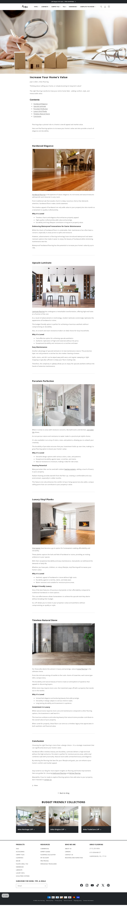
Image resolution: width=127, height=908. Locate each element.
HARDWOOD (73, 6)
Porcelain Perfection (41, 109)
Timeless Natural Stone (42, 114)
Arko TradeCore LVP (91, 829)
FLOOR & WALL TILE (22, 864)
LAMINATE (44, 6)
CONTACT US (69, 854)
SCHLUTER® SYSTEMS (22, 876)
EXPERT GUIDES (45, 851)
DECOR (18, 861)
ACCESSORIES (20, 851)
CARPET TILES (20, 854)
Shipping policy (78, 900)
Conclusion (37, 116)
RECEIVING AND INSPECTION (74, 858)
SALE (17, 848)
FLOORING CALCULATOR (48, 854)
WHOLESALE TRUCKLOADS (49, 864)
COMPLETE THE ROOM (87, 6)
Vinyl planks (36, 548)
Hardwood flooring (38, 195)
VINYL (36, 6)
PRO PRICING (45, 861)
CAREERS (68, 851)
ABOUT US (68, 848)
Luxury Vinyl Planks (40, 111)
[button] (101, 7)
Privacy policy (58, 900)
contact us (48, 780)
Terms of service (68, 900)
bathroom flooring (59, 773)
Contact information (88, 900)
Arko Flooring (41, 900)
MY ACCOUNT (45, 858)
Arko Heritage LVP (25, 829)
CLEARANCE (19, 858)
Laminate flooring (38, 311)
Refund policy (49, 900)
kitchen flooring (74, 773)
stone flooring (82, 669)
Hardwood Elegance (40, 104)
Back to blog (64, 793)
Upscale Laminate (40, 106)
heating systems (70, 469)
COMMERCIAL (45, 848)
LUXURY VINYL (20, 873)
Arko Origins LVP (57, 829)
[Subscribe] (45, 886)
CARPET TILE (55, 6)
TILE (64, 6)
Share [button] (36, 785)
